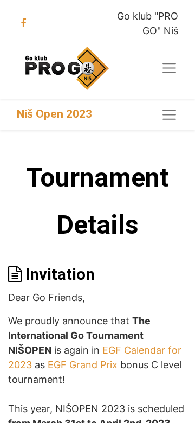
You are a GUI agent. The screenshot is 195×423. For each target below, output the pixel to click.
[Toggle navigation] (169, 115)
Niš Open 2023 (54, 113)
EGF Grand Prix (83, 364)
